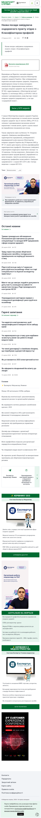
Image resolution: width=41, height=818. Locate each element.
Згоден (20, 814)
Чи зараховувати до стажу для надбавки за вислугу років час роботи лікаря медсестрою (20, 337)
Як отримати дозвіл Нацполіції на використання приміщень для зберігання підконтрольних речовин (20, 457)
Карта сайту (6, 786)
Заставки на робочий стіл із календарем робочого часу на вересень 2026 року (19, 633)
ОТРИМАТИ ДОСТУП (20, 555)
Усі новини (5, 229)
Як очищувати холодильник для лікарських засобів (19, 701)
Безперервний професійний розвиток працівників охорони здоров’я (19, 618)
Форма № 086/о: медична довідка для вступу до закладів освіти (18, 627)
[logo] (8, 3)
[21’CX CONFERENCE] (15, 760)
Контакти (5, 775)
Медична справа (7, 17)
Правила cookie (8, 789)
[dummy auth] (32, 3)
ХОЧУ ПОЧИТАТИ (21, 706)
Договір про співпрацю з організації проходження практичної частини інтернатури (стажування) (19, 433)
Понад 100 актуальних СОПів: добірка (16, 391)
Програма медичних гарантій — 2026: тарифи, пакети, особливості (20, 639)
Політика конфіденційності (12, 793)
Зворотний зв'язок (9, 782)
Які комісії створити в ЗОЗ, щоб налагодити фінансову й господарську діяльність (18, 414)
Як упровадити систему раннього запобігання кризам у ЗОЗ (19, 406)
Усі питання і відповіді (9, 315)
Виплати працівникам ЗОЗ (19, 64)
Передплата (6, 779)
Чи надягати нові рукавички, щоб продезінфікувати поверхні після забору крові (20, 324)
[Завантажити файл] (6, 65)
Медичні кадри (11, 170)
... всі (19, 170)
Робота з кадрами (26, 17)
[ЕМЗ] (20, 515)
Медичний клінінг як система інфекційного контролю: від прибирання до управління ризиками (18, 423)
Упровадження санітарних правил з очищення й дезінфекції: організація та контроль (26, 480)
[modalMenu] (37, 3)
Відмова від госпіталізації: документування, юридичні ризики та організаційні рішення (18, 398)
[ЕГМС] (20, 669)
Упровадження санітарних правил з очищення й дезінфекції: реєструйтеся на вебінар (19, 300)
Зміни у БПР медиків (21, 108)
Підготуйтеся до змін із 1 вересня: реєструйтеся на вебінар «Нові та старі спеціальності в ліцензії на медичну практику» (19, 270)
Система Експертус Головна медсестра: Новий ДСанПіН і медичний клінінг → (20, 10)
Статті (17, 17)
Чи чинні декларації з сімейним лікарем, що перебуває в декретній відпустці (20, 350)
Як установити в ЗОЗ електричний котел (20, 360)
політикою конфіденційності (24, 809)
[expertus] (21, 3)
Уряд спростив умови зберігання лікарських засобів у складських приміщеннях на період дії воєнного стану (18, 255)
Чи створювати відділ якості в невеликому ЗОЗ (19, 450)
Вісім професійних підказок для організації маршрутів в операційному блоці (18, 443)
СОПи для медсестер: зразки (12, 623)
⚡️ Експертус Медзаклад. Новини (14, 385)
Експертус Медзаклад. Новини (10, 476)
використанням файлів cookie (14, 811)
